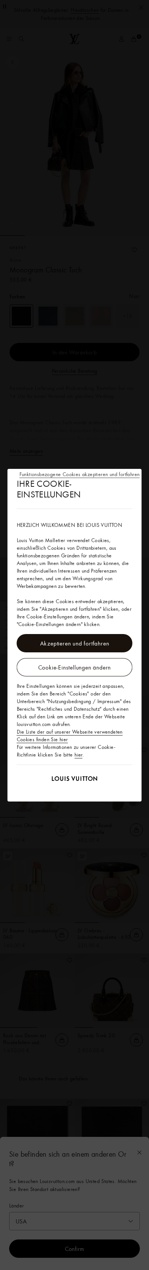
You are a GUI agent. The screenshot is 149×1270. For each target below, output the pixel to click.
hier (78, 754)
